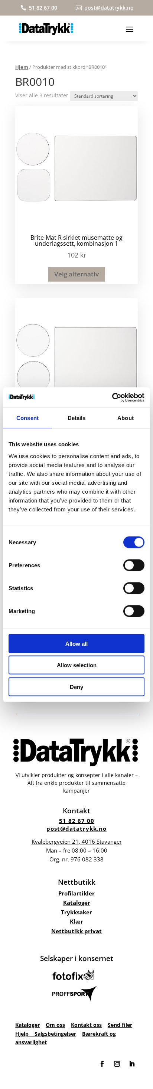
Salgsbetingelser (55, 1033)
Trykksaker (76, 912)
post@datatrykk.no (76, 828)
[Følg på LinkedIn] (132, 1064)
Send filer (120, 1024)
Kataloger (76, 902)
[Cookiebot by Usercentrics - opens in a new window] (111, 397)
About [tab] (125, 418)
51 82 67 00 (76, 820)
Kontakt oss (86, 1024)
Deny (76, 686)
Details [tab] (77, 418)
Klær (76, 921)
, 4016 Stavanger (77, 841)
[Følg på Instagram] (117, 1064)
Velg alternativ (76, 274)
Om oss (55, 1024)
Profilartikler (76, 893)
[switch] (133, 565)
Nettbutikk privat (76, 931)
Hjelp (25, 1033)
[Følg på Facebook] (102, 1064)
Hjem (21, 67)
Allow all (76, 643)
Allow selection (77, 665)
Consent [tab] (27, 418)
